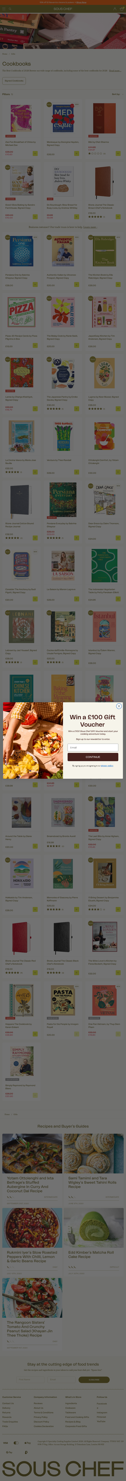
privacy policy (107, 766)
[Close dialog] (119, 706)
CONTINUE (93, 757)
